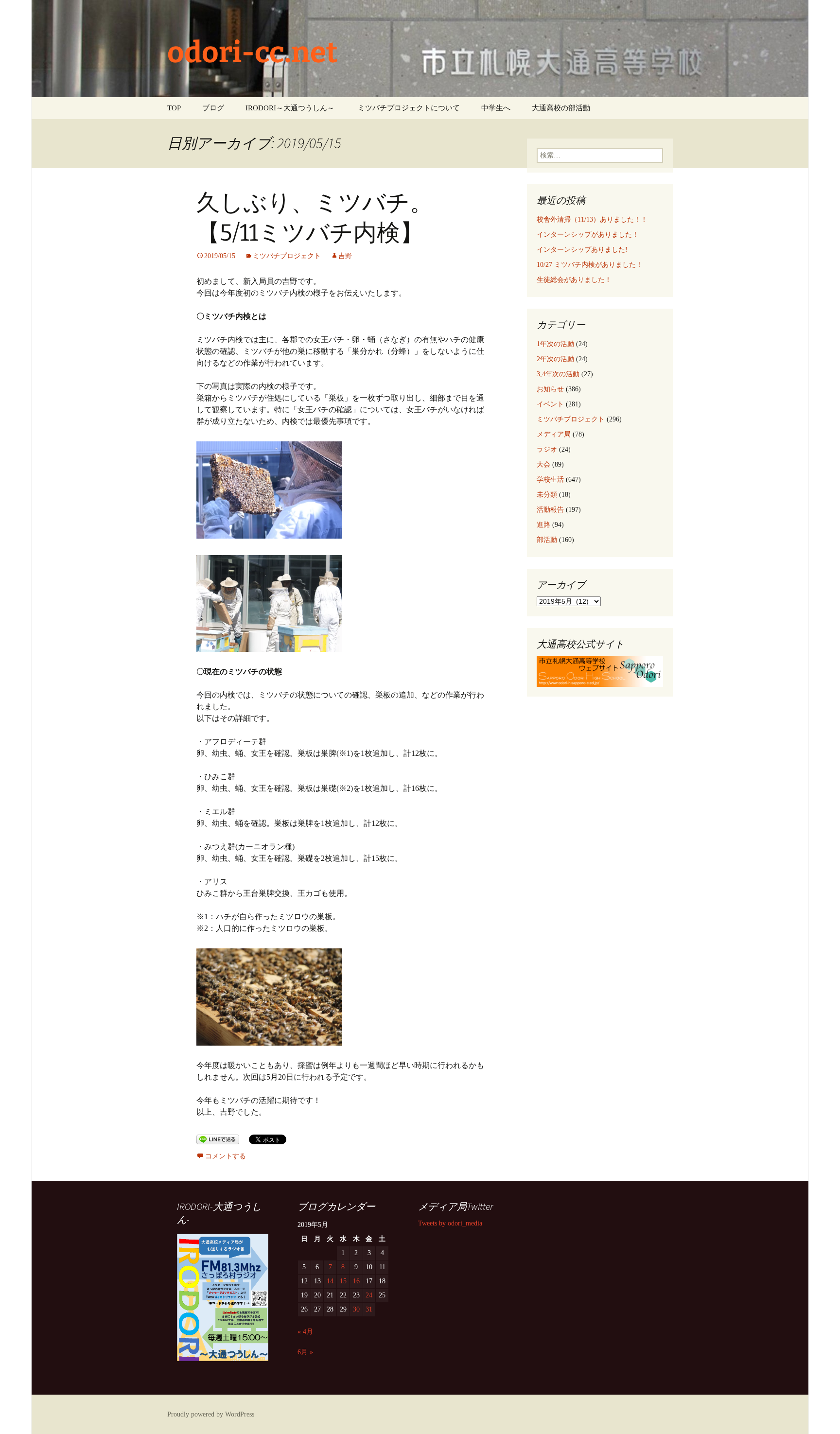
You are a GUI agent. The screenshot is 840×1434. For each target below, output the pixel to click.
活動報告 (550, 509)
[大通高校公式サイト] (600, 670)
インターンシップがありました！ (588, 234)
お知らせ (550, 389)
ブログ (213, 108)
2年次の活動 (555, 359)
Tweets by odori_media (450, 1223)
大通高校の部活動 (561, 108)
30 (356, 1309)
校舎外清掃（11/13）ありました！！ (592, 219)
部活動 (547, 539)
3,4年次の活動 (558, 374)
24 (369, 1295)
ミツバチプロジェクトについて (409, 108)
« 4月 (305, 1331)
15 (343, 1281)
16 (356, 1281)
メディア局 (554, 434)
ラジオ (547, 449)
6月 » (305, 1352)
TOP (174, 108)
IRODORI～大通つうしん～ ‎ (290, 108)
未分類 (547, 494)
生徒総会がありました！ (574, 279)
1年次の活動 (555, 344)
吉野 (345, 256)
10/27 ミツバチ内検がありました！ (590, 264)
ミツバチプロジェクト (287, 256)
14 (330, 1281)
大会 (543, 464)
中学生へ (495, 108)
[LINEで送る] (217, 1139)
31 (369, 1309)
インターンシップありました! (582, 249)
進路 (543, 524)
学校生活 (550, 479)
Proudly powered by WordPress (210, 1414)
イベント (550, 404)
